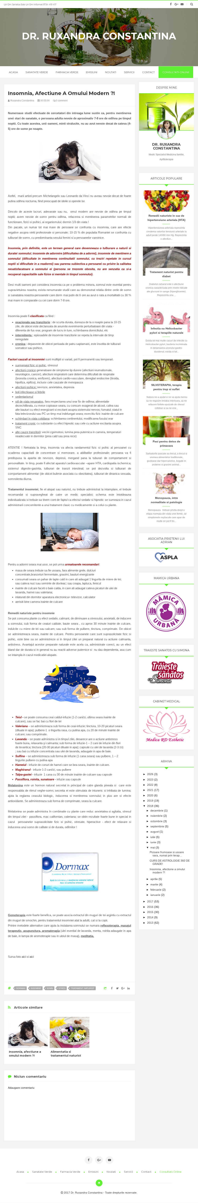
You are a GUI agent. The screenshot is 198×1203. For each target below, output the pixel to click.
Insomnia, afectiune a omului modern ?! (25, 1053)
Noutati (110, 72)
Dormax (20, 988)
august (154, 831)
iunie (153, 842)
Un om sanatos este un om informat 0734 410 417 (30, 4)
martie (154, 884)
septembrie (157, 826)
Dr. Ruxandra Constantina (99, 36)
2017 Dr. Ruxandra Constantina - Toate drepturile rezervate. (100, 1192)
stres (61, 988)
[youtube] (182, 4)
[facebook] (170, 4)
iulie (152, 837)
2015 (150, 912)
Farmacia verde (67, 72)
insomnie (36, 988)
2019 (150, 800)
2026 (150, 774)
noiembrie (156, 815)
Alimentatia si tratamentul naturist (66, 1053)
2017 (150, 901)
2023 (150, 779)
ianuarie (155, 894)
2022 (150, 784)
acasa (13, 72)
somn (50, 988)
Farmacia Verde (70, 1171)
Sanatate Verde (42, 1171)
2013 (150, 922)
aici (24, 956)
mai (152, 847)
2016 (150, 906)
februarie (155, 889)
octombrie (156, 821)
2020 (150, 795)
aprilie (154, 879)
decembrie (156, 810)
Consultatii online (175, 72)
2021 (150, 790)
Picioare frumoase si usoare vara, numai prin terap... (167, 854)
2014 (150, 917)
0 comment (61, 100)
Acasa (20, 1171)
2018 (150, 805)
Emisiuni (91, 72)
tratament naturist (82, 988)
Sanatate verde (37, 72)
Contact (148, 72)
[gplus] (176, 4)
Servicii (129, 72)
